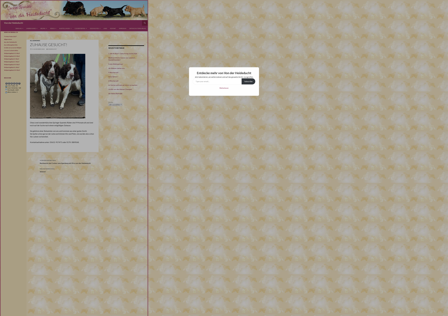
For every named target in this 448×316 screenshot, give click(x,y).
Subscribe (248, 81)
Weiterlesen (224, 88)
